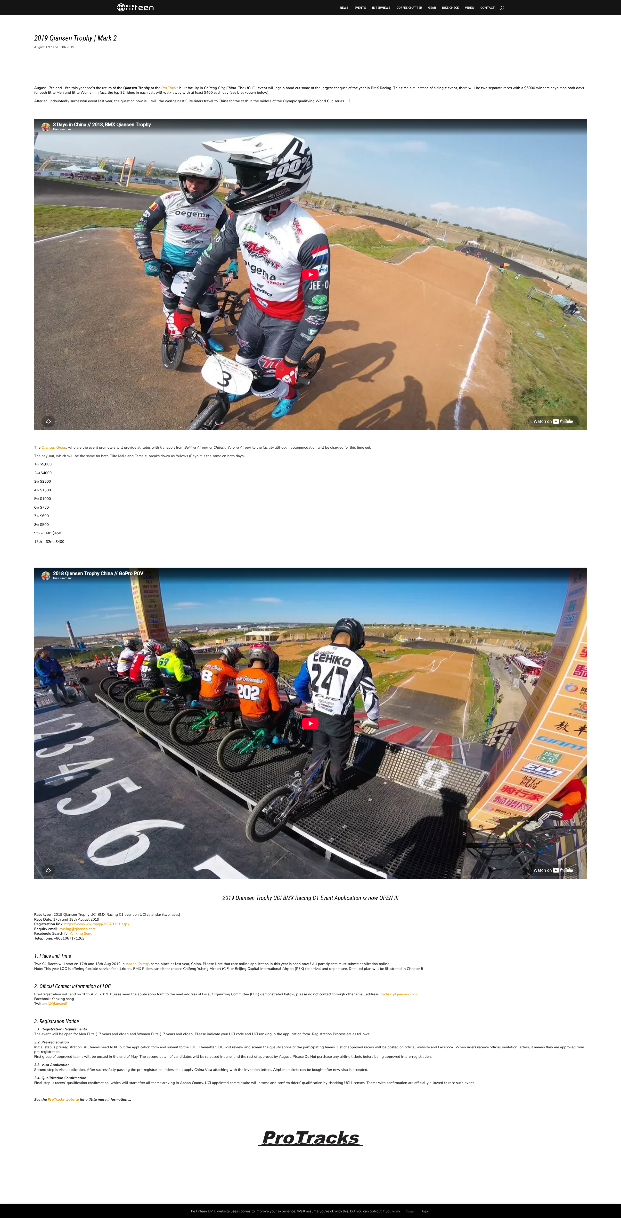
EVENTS (360, 8)
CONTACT (487, 8)
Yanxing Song (81, 933)
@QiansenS (57, 1003)
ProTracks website (63, 1099)
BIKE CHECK (450, 8)
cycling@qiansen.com (77, 928)
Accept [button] (410, 1211)
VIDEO (469, 8)
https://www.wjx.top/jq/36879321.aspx (96, 924)
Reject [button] (425, 1211)
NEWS (344, 8)
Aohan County (137, 963)
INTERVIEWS (381, 8)
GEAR (432, 8)
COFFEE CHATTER (409, 8)
